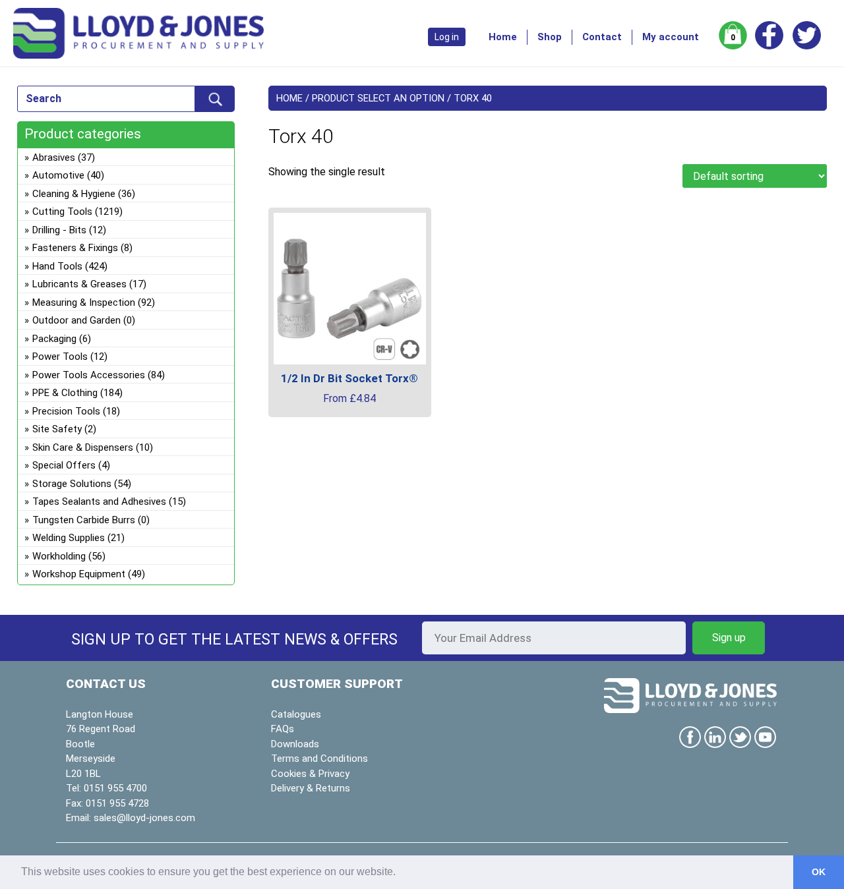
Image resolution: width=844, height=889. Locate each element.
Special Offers (64, 465)
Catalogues (296, 714)
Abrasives (53, 157)
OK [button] (819, 872)
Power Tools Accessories (88, 375)
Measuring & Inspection (83, 302)
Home (503, 37)
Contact (602, 37)
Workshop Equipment (78, 574)
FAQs (282, 729)
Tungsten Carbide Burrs (83, 520)
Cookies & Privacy (310, 774)
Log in (447, 37)
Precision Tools (66, 411)
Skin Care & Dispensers (82, 447)
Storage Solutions (71, 484)
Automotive (58, 175)
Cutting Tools (62, 211)
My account (670, 37)
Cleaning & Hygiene (73, 194)
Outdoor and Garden (76, 320)
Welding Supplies (68, 538)
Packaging (54, 339)
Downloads (295, 744)
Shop (549, 37)
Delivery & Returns (310, 788)
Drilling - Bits (59, 230)
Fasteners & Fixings (75, 248)
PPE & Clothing (65, 393)
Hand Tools (57, 266)
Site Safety (57, 429)
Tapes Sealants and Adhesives (99, 501)
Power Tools (60, 356)
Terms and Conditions (319, 758)
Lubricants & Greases (79, 284)
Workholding (59, 556)
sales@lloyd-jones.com (144, 818)
